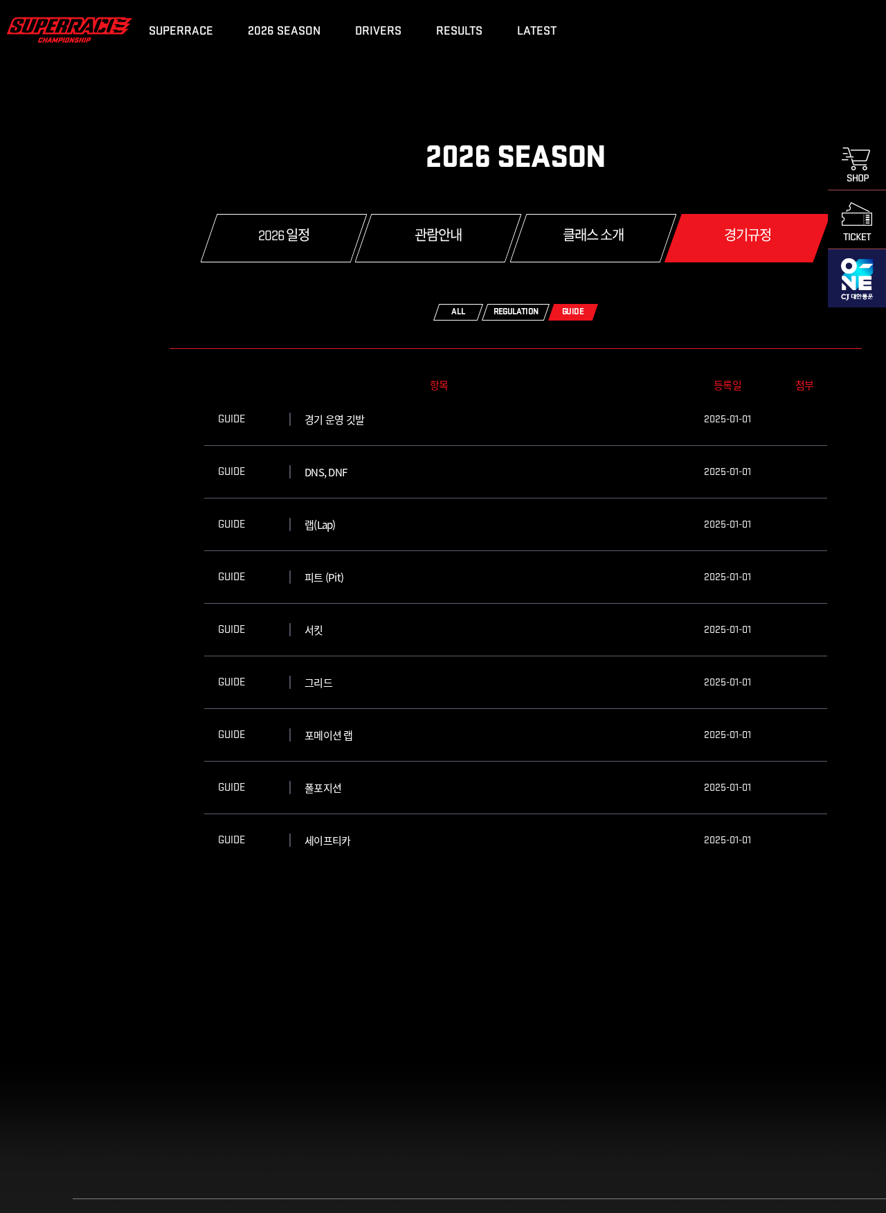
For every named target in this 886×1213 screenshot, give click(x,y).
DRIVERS (378, 31)
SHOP (857, 161)
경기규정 (747, 237)
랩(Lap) (320, 524)
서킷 (314, 629)
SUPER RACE (69, 30)
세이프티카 (327, 840)
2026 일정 (283, 237)
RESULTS (459, 31)
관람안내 (438, 237)
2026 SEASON (284, 31)
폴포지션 (323, 787)
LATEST (537, 31)
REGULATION (516, 311)
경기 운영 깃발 (334, 419)
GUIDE (573, 311)
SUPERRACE (181, 31)
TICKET (857, 219)
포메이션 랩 (329, 735)
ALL (458, 311)
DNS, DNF (326, 472)
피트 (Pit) (324, 577)
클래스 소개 (593, 237)
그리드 (318, 682)
